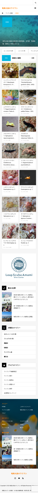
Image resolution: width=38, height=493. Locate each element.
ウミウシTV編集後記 (10, 371)
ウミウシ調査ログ (9, 384)
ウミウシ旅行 (8, 376)
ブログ (3, 413)
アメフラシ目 (8, 352)
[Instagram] (15, 478)
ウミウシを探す (6, 410)
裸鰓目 (6, 343)
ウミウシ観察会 (9, 380)
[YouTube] (19, 478)
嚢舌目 (6, 356)
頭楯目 (6, 347)
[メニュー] (35, 8)
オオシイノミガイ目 (10, 334)
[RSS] (23, 478)
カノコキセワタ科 (25, 86)
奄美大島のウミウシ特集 (26, 410)
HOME (3, 406)
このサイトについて (25, 406)
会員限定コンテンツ (10, 393)
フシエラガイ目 (9, 338)
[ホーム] (2, 13)
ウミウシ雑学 (8, 388)
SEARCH (35, 2)
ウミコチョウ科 (7, 113)
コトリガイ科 (6, 86)
